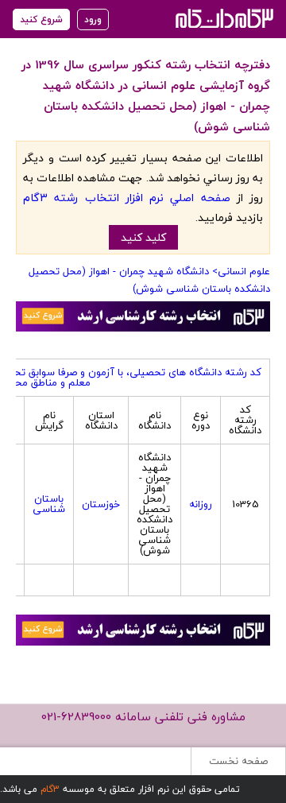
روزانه (200, 504)
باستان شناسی (49, 504)
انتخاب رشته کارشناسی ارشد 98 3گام (222, 18)
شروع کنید (41, 19)
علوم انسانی (244, 271)
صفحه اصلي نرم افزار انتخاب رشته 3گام (126, 198)
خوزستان (101, 504)
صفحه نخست (238, 761)
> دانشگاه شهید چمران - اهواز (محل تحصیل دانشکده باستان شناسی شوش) (149, 279)
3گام (50, 789)
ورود (93, 19)
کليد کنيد (143, 237)
